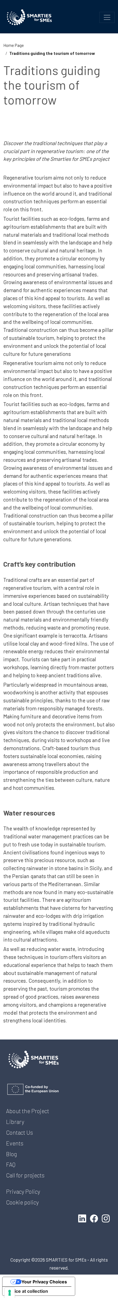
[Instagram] (107, 1218)
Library (15, 1121)
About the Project (27, 1110)
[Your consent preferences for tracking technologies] (9, 1293)
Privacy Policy (23, 1191)
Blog (11, 1153)
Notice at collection (27, 1291)
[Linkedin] (83, 1218)
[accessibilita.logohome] (29, 17)
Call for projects (25, 1175)
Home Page (13, 45)
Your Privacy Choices (44, 1281)
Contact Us (19, 1132)
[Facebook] (95, 1218)
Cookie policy (22, 1202)
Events (14, 1143)
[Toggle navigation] (107, 17)
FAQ (10, 1164)
